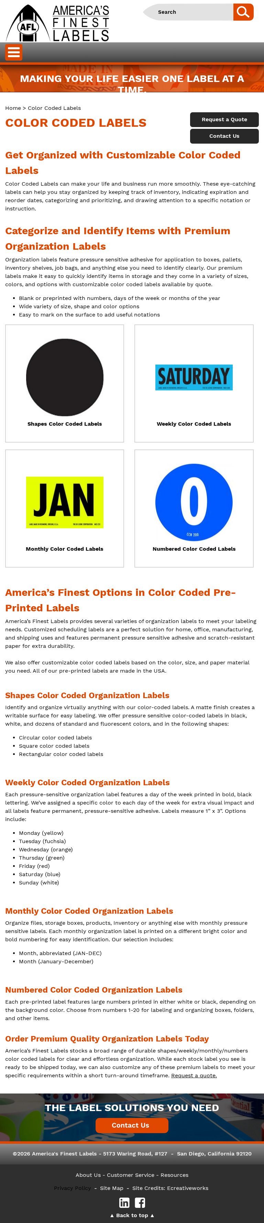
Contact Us (224, 136)
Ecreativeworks (187, 1188)
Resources (174, 1175)
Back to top (132, 1215)
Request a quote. (194, 1075)
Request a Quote (224, 119)
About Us (88, 1175)
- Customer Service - (130, 1175)
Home (13, 108)
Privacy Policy (72, 1188)
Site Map (111, 1188)
